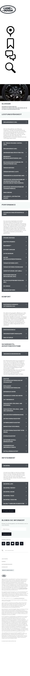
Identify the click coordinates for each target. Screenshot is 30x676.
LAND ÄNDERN (5, 558)
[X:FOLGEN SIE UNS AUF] (21, 543)
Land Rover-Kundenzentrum (19, 598)
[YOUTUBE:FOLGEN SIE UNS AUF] (12, 543)
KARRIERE (4, 561)
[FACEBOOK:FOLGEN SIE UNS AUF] (17, 543)
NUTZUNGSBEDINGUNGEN (7, 564)
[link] (15, 20)
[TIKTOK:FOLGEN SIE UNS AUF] (8, 543)
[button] (15, 0)
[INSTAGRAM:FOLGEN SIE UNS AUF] (3, 543)
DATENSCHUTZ (5, 567)
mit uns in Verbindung (23, 588)
